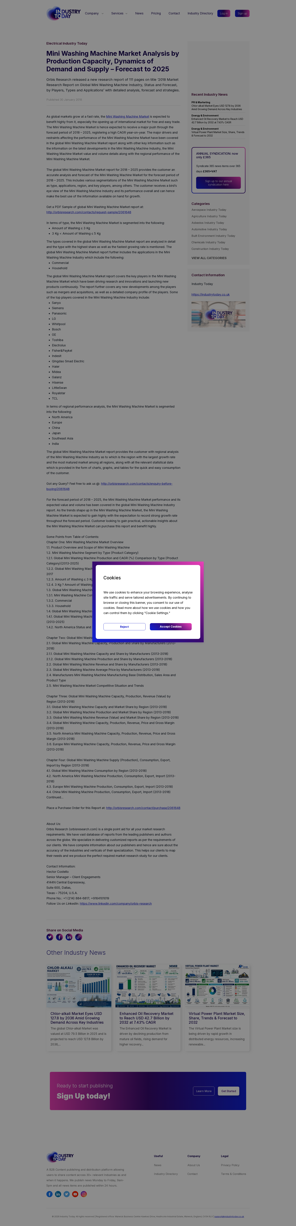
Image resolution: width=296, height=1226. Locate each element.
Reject (124, 626)
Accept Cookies (171, 626)
